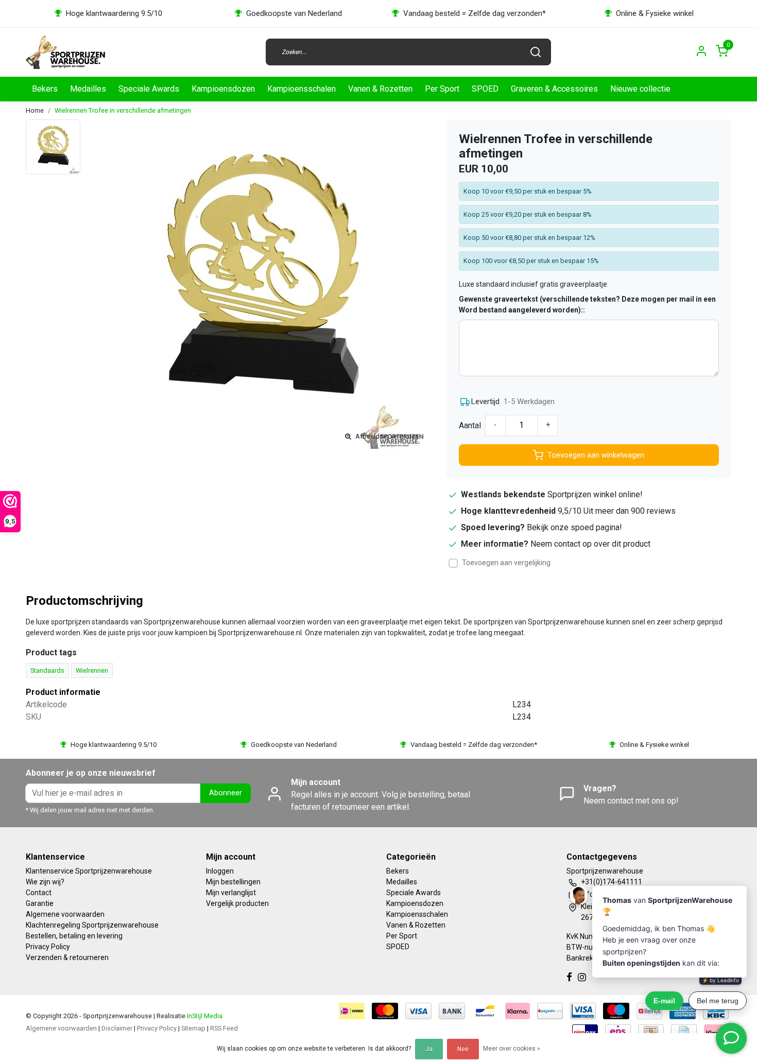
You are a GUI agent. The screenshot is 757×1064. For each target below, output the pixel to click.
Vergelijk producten (237, 903)
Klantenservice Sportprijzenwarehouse (89, 871)
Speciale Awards (148, 89)
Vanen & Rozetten (380, 89)
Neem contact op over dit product (590, 544)
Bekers (45, 89)
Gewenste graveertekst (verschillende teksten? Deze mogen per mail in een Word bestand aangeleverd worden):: (587, 304)
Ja (429, 1049)
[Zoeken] (535, 52)
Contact (38, 892)
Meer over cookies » (511, 1048)
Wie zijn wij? (45, 882)
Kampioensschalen (301, 89)
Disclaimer (116, 1028)
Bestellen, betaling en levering (74, 936)
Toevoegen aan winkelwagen (595, 455)
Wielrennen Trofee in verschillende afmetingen (123, 110)
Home (35, 110)
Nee (463, 1049)
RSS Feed (224, 1028)
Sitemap (193, 1028)
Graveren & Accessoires (554, 89)
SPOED (485, 89)
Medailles (88, 89)
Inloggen (220, 871)
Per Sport (442, 89)
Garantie (40, 903)
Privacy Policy (48, 947)
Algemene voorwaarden (65, 914)
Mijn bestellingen (233, 882)
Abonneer (225, 793)
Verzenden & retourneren (67, 957)
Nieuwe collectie (640, 89)
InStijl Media (203, 1016)
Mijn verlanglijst (231, 892)
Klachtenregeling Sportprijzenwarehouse (92, 925)
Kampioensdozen (223, 89)
